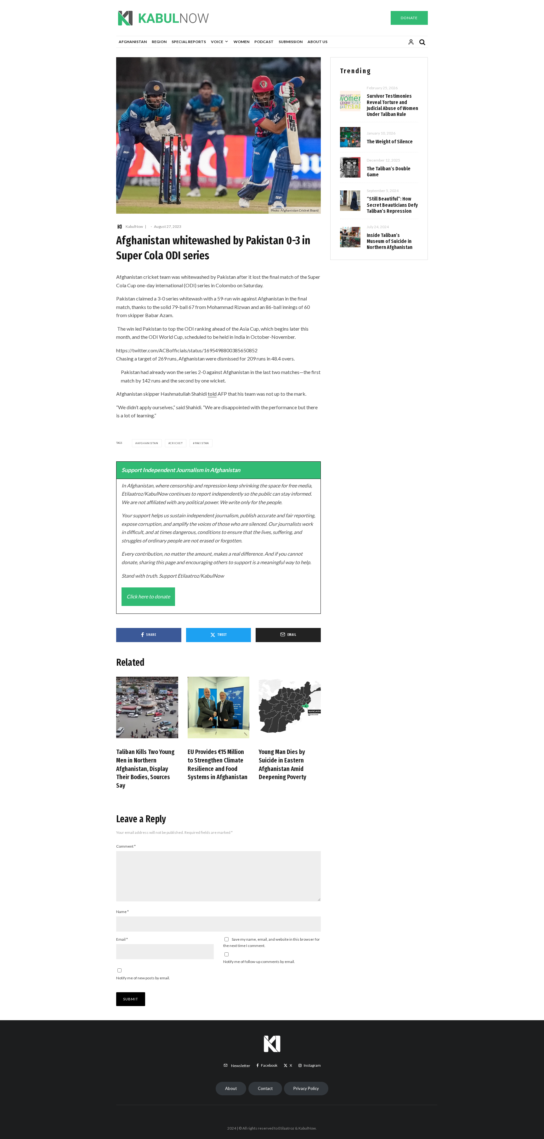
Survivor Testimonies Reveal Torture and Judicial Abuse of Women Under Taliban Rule (392, 105)
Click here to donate (148, 596)
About (231, 1088)
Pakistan (202, 443)
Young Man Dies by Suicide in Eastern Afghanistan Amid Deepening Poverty (282, 764)
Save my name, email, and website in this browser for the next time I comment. (271, 942)
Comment (126, 846)
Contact (265, 1088)
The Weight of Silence (390, 142)
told (212, 394)
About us (317, 41)
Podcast (264, 41)
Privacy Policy (306, 1088)
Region (159, 41)
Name (122, 911)
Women (241, 41)
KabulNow (134, 226)
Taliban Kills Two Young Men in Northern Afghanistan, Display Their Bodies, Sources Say (145, 768)
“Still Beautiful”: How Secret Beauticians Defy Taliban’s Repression (392, 205)
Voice (217, 41)
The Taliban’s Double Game (389, 172)
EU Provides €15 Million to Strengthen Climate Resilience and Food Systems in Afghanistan (217, 764)
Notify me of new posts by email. (143, 978)
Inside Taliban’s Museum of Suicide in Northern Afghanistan (389, 241)
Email (122, 939)
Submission (291, 41)
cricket (176, 443)
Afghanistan (133, 41)
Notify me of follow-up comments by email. (259, 961)
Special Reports (189, 41)
